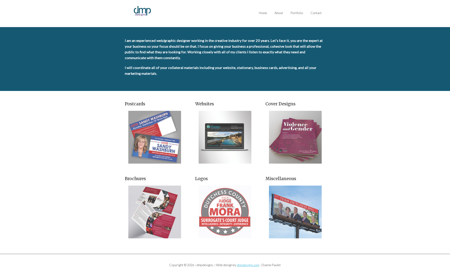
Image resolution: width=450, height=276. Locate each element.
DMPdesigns (160, 13)
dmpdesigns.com (248, 265)
